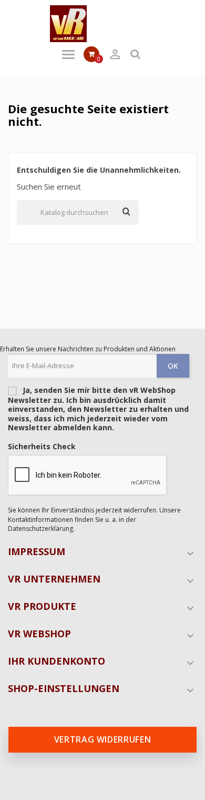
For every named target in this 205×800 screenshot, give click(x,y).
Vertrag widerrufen (102, 739)
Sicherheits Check (42, 446)
